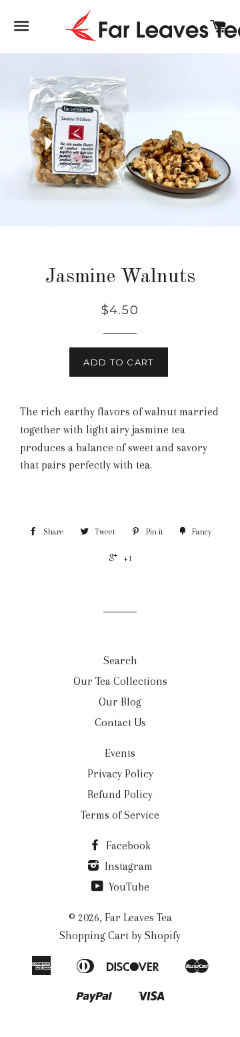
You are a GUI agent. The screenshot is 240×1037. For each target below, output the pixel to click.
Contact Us (120, 722)
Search (120, 660)
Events (120, 753)
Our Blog (120, 702)
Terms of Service (120, 815)
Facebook (127, 845)
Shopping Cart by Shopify (120, 935)
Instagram (127, 866)
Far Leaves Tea (138, 917)
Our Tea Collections (120, 681)
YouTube (127, 887)
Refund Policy (120, 794)
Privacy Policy (120, 773)
